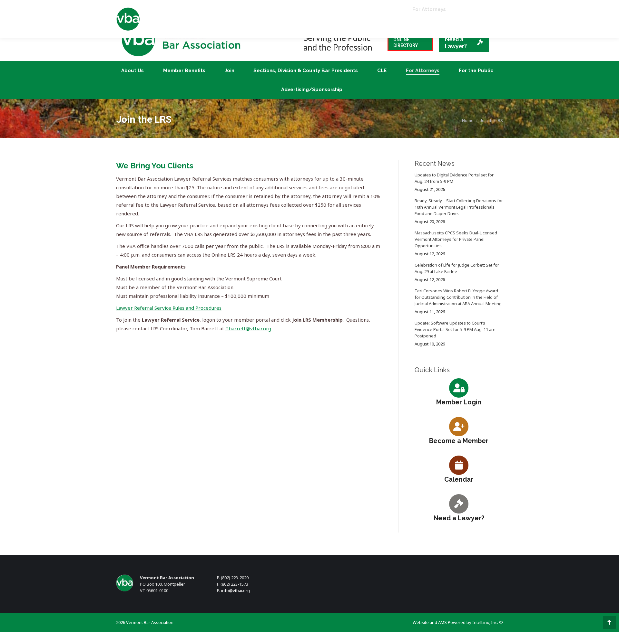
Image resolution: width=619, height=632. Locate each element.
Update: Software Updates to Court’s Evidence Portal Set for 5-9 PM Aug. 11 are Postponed (455, 329)
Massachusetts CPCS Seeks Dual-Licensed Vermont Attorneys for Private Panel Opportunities (456, 239)
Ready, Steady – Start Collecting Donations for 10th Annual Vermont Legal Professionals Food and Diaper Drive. (459, 207)
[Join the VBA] (458, 426)
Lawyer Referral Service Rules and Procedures (168, 308)
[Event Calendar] (458, 465)
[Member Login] (458, 387)
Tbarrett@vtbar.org (248, 328)
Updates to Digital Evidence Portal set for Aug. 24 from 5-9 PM (454, 178)
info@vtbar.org (235, 590)
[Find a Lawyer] (458, 503)
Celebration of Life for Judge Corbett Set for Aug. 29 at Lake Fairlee (457, 268)
